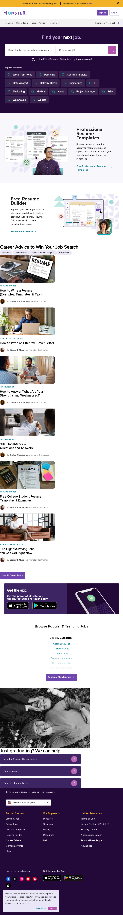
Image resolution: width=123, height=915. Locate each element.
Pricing (46, 829)
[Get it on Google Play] (74, 878)
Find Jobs (8, 23)
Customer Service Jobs (62, 667)
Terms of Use (88, 818)
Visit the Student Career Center (20, 759)
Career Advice (38, 23)
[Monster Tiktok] (9, 886)
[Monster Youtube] (29, 880)
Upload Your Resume (47, 59)
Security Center (89, 829)
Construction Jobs (61, 663)
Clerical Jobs (61, 653)
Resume (6, 252)
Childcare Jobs (61, 648)
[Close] (117, 3)
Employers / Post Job (105, 23)
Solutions (48, 824)
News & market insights (43, 252)
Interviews (64, 252)
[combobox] (30, 50)
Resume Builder (14, 835)
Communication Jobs (61, 658)
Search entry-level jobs (16, 783)
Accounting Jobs (61, 643)
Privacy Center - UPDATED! (95, 824)
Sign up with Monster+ (75, 3)
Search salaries (11, 771)
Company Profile (14, 845)
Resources (48, 835)
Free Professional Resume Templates (91, 168)
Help (8, 851)
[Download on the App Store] (53, 878)
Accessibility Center (91, 835)
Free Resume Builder (22, 231)
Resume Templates (16, 829)
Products (48, 818)
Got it (52, 908)
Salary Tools (22, 23)
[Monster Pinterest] (35, 880)
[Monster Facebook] (9, 880)
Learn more (41, 908)
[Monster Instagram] (22, 880)
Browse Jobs (12, 818)
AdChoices (86, 845)
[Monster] (15, 13)
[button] (112, 50)
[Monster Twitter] (16, 880)
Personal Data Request (93, 840)
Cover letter (21, 252)
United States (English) (23, 802)
